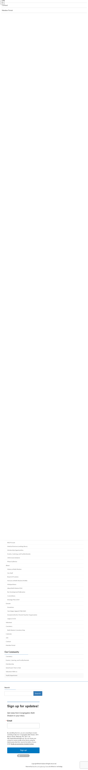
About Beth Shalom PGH (14, 588)
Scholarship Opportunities (15, 550)
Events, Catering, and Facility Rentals (18, 554)
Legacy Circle (11, 618)
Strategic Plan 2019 (13, 600)
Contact (8, 641)
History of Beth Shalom (14, 569)
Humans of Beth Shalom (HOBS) (17, 580)
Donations (10, 607)
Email (9, 721)
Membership (10, 664)
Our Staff (10, 573)
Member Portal (10, 645)
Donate (8, 603)
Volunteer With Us (11, 671)
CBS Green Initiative (13, 558)
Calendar (9, 634)
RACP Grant (11, 542)
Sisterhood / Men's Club (13, 668)
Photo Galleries (12, 561)
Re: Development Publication (16, 592)
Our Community (11, 652)
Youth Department (11, 675)
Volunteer (9, 622)
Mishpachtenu (11, 584)
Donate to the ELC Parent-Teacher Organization (22, 615)
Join (7, 638)
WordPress (35, 766)
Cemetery (9, 626)
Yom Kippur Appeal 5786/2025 (16, 611)
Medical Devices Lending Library (17, 546)
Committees (11, 596)
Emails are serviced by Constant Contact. (22, 744)
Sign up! (23, 750)
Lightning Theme (44, 766)
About (8, 565)
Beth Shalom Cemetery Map (16, 630)
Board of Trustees (12, 577)
